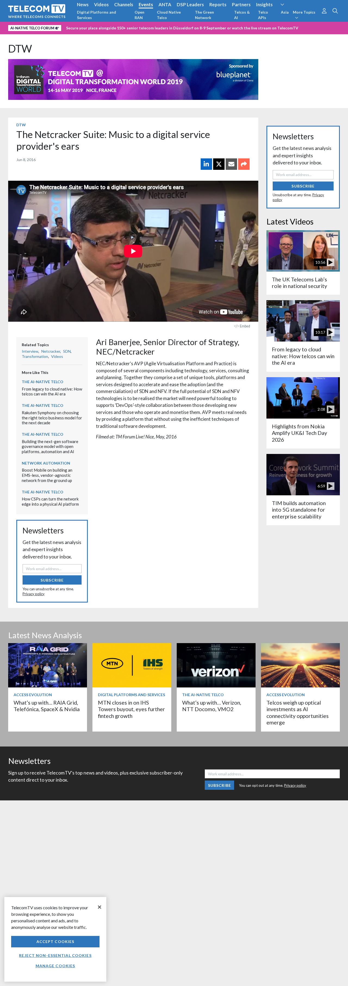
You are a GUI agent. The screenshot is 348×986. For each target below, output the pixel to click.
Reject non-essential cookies (55, 955)
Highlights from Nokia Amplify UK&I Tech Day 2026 (299, 433)
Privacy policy (34, 594)
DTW (20, 48)
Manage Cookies (55, 965)
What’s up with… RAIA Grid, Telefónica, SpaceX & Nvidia (47, 705)
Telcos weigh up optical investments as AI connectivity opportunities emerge (297, 712)
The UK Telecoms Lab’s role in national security (299, 282)
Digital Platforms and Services (96, 15)
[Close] (99, 907)
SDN (67, 351)
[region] (55, 939)
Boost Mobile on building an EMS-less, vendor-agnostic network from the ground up (47, 475)
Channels (123, 4)
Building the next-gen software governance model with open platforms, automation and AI (50, 446)
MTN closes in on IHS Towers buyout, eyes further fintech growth (131, 709)
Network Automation (46, 463)
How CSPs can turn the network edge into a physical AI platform (50, 501)
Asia (285, 12)
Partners (241, 4)
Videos (101, 4)
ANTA (165, 4)
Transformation (35, 356)
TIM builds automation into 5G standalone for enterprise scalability (299, 510)
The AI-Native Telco (42, 381)
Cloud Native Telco (169, 15)
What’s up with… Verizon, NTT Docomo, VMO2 (211, 705)
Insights (264, 4)
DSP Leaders (190, 4)
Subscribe (52, 580)
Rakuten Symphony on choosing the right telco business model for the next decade (52, 417)
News (83, 4)
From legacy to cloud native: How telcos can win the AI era (52, 391)
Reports (217, 4)
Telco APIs (263, 15)
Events (146, 4)
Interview (30, 351)
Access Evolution (33, 694)
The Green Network (204, 15)
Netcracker (50, 351)
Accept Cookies (55, 941)
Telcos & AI (242, 15)
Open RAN (139, 15)
